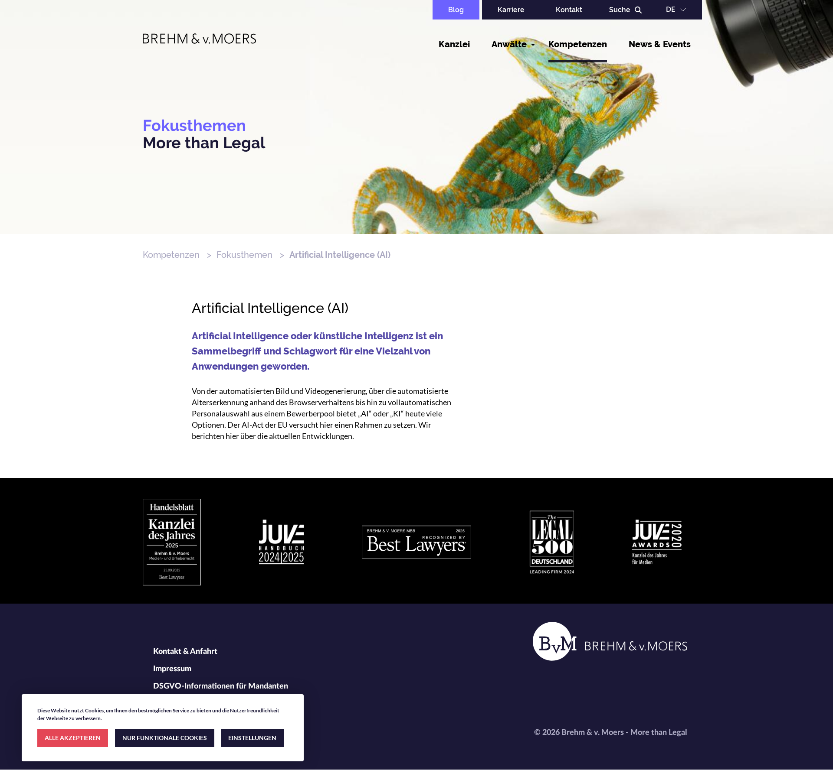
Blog (456, 10)
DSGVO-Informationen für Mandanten (220, 686)
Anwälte (509, 44)
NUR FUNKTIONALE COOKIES (164, 737)
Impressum (172, 669)
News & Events (660, 44)
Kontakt (569, 10)
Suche (619, 10)
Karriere (511, 10)
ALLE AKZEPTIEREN (73, 737)
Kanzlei (454, 44)
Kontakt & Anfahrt (185, 652)
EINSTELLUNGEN (252, 737)
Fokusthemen (244, 255)
